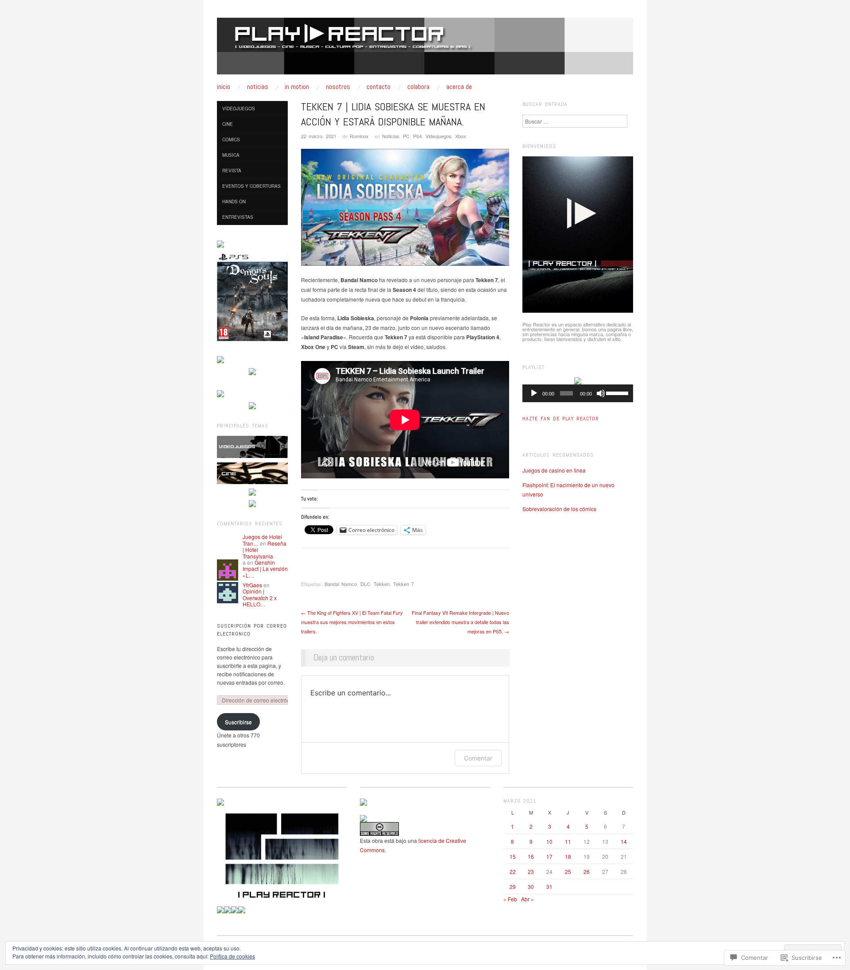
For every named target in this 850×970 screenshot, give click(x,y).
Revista (231, 170)
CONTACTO (378, 86)
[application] (577, 393)
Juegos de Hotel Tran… (262, 540)
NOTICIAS (257, 86)
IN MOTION (297, 86)
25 (568, 871)
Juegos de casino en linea (554, 470)
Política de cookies (232, 956)
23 (531, 871)
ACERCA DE (459, 86)
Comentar (478, 758)
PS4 (417, 136)
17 (549, 856)
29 (513, 886)
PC (406, 136)
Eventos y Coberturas (251, 186)
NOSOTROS (338, 86)
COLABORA (418, 86)
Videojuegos (438, 136)
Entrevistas (237, 217)
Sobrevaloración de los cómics (559, 508)
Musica (231, 155)
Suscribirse (238, 722)
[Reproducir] (533, 393)
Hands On (234, 201)
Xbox (460, 136)
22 (513, 871)
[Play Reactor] (425, 49)
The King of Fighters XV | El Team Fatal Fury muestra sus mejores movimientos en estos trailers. (352, 622)
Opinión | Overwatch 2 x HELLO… (260, 597)
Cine (227, 124)
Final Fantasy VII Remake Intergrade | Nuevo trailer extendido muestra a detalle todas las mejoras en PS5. (460, 622)
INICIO (223, 86)
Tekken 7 (403, 583)
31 (549, 886)
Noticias (390, 136)
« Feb (510, 899)
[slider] (617, 392)
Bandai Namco (341, 583)
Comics (231, 139)
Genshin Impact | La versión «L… (265, 569)
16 (531, 856)
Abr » (527, 899)
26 (586, 871)
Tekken (382, 583)
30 (531, 886)
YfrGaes (252, 585)
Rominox (359, 136)
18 (568, 856)
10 (549, 841)
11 (568, 841)
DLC (365, 583)
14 (624, 841)
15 (513, 856)
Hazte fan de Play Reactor (560, 418)
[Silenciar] (600, 393)
